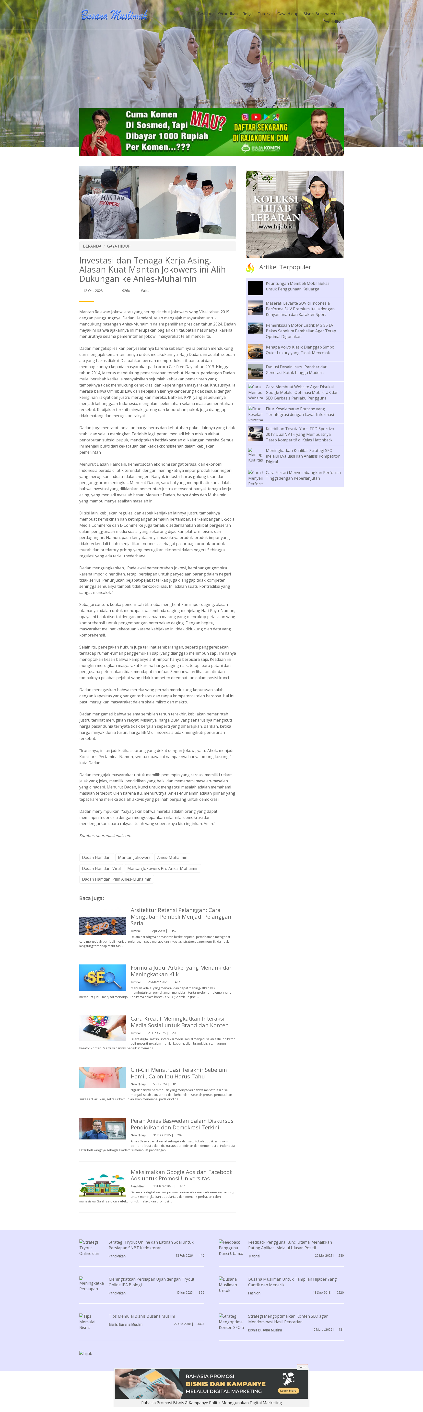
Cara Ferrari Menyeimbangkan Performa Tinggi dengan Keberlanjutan (303, 475)
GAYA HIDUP (118, 246)
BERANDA (92, 246)
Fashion (205, 13)
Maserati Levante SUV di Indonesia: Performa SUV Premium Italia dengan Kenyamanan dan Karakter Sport (300, 308)
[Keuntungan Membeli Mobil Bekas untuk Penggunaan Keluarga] (259, 291)
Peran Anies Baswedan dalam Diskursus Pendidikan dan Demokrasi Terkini (182, 1124)
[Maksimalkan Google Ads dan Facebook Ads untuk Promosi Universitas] (102, 1182)
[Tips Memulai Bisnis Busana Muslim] (91, 1327)
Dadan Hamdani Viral (101, 868)
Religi (248, 13)
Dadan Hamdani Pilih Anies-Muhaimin (116, 879)
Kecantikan (227, 13)
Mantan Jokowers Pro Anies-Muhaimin (163, 868)
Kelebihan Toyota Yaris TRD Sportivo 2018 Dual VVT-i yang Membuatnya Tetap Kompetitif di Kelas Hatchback (300, 434)
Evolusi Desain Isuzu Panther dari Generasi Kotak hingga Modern (297, 369)
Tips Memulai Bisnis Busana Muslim (142, 1316)
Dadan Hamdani (96, 857)
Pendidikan (333, 22)
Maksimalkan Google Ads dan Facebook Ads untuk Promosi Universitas (182, 1175)
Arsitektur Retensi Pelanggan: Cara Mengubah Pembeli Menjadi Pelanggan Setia (181, 916)
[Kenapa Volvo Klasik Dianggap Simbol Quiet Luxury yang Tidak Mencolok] (259, 351)
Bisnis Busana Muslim (323, 13)
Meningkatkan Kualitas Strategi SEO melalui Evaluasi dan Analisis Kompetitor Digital (303, 456)
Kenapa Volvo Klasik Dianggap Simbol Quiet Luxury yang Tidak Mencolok (300, 349)
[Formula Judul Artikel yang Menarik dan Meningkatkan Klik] (102, 977)
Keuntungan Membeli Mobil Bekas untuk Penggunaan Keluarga (297, 286)
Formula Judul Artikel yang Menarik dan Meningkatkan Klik (182, 971)
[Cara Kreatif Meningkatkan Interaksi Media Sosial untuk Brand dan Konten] (102, 1028)
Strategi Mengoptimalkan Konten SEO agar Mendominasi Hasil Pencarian (288, 1319)
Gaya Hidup (287, 13)
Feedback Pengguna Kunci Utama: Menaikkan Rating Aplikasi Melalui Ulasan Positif (290, 1244)
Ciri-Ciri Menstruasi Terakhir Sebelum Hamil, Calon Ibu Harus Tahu (179, 1073)
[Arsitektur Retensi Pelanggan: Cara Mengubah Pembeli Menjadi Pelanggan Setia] (102, 929)
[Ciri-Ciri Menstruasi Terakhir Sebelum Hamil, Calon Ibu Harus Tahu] (102, 1077)
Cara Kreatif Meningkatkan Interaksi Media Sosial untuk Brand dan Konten (180, 1022)
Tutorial (265, 13)
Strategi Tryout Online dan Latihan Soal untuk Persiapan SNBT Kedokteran (151, 1244)
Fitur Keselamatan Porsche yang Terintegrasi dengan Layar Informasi (300, 411)
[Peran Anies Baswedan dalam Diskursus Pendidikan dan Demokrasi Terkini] (102, 1128)
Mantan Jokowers (134, 857)
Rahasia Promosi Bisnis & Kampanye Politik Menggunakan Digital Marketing (211, 1402)
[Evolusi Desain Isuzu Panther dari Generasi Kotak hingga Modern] (259, 371)
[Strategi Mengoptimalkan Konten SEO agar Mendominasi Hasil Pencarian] (234, 1327)
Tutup (302, 1367)
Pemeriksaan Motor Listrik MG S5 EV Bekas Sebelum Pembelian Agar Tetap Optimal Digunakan (301, 331)
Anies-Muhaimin (172, 857)
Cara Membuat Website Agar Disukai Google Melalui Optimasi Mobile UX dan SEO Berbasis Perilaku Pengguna (302, 392)
